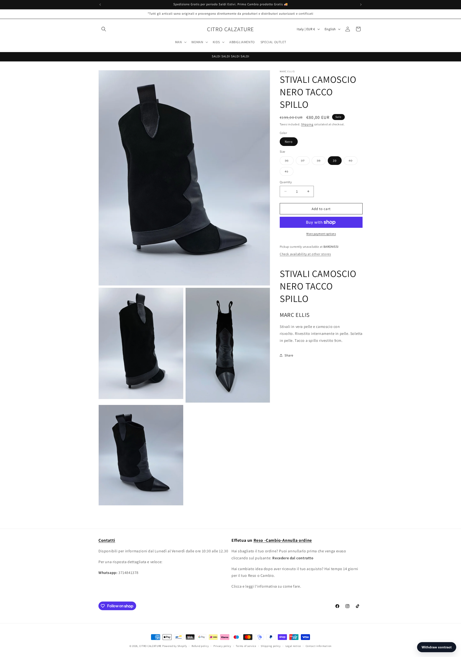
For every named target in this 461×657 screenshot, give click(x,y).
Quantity (286, 182)
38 (321, 161)
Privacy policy (222, 646)
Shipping (307, 124)
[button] (103, 29)
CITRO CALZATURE (150, 646)
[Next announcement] (361, 4)
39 (335, 160)
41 (289, 172)
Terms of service (246, 646)
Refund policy (200, 646)
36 (289, 161)
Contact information (319, 646)
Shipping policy (271, 646)
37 (305, 161)
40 (353, 161)
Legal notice (293, 646)
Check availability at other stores (305, 254)
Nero (289, 141)
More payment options (321, 233)
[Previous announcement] (100, 4)
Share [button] (289, 355)
